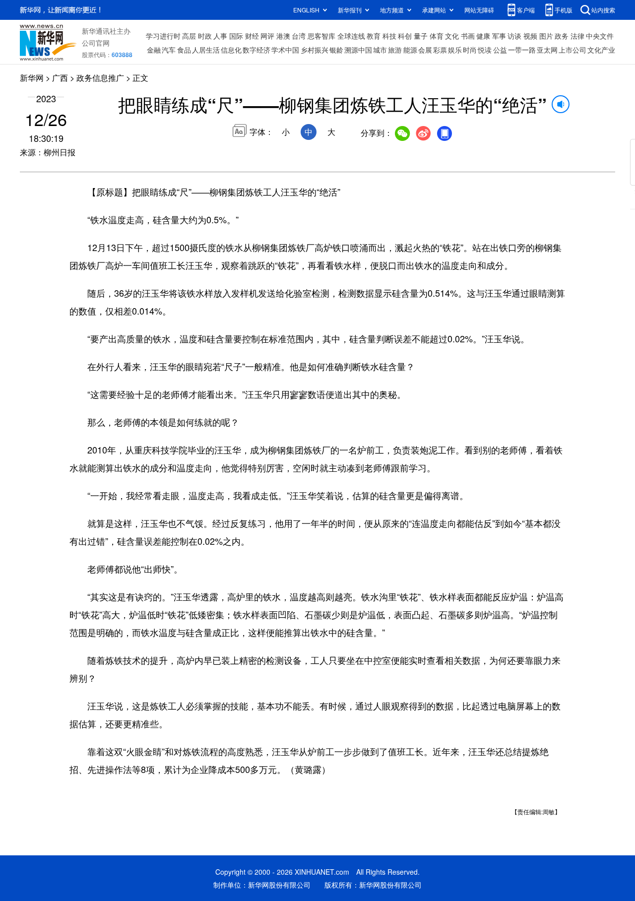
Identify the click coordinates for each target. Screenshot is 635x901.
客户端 (526, 9)
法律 (577, 36)
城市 (380, 50)
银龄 (336, 50)
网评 (267, 36)
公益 (500, 50)
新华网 (32, 77)
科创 (405, 36)
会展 (425, 50)
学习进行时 (163, 36)
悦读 (485, 50)
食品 (184, 50)
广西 (60, 77)
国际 (236, 36)
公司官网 (96, 43)
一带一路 (522, 50)
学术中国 (285, 50)
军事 (499, 36)
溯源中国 (358, 50)
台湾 (299, 36)
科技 (389, 36)
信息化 (231, 50)
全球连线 (351, 36)
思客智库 (321, 36)
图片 (546, 36)
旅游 (395, 50)
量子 (421, 36)
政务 (562, 36)
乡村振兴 (314, 50)
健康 (483, 36)
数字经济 (256, 50)
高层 (189, 36)
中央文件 (600, 36)
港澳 (283, 36)
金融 (154, 50)
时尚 (470, 50)
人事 (220, 36)
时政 (205, 36)
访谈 (514, 36)
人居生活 (206, 50)
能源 (410, 50)
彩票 (440, 50)
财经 (252, 36)
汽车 (169, 50)
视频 (530, 36)
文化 (452, 36)
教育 (374, 36)
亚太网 (547, 50)
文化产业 (601, 50)
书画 (468, 36)
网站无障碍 (479, 9)
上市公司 (572, 50)
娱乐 (455, 50)
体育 (437, 36)
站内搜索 (603, 9)
